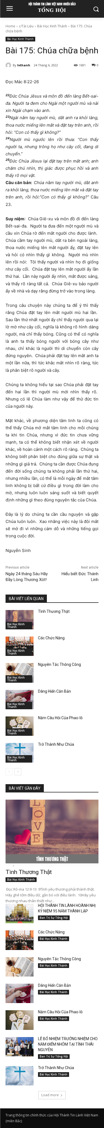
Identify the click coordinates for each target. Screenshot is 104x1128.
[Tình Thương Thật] (20, 619)
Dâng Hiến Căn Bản (54, 691)
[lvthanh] (9, 65)
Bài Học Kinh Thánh (52, 26)
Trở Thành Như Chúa (56, 744)
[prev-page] (9, 771)
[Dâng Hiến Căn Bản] (20, 699)
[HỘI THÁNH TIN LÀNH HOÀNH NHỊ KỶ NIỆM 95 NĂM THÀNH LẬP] (20, 913)
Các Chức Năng (51, 638)
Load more (50, 1095)
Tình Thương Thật (54, 611)
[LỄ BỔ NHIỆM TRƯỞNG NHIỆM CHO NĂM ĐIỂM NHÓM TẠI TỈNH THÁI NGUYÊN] (20, 1046)
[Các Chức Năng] (20, 646)
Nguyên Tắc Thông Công (59, 664)
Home (10, 26)
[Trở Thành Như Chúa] (20, 752)
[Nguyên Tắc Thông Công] (20, 672)
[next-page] (17, 771)
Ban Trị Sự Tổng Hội (54, 918)
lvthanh (23, 65)
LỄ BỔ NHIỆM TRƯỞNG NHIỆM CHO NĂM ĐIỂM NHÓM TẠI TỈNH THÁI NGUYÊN (68, 1044)
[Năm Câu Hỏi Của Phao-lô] (20, 726)
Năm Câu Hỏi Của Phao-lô (60, 718)
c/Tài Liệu (26, 26)
